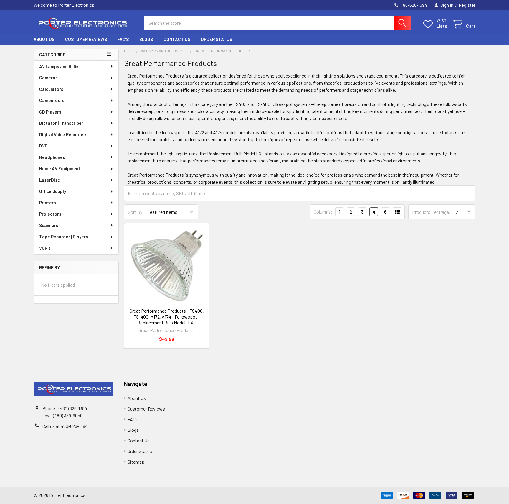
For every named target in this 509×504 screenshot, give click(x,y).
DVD (43, 145)
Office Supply (52, 191)
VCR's (45, 248)
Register (467, 5)
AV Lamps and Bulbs (59, 66)
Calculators (51, 89)
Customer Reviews (86, 39)
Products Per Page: (431, 212)
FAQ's (123, 39)
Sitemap (136, 461)
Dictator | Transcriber (61, 123)
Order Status (216, 39)
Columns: (323, 211)
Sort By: (136, 212)
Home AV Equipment (59, 168)
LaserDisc (49, 180)
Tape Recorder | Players (63, 236)
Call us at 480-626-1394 (65, 426)
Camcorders (52, 100)
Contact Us (176, 39)
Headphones (52, 157)
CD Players (50, 111)
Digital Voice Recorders (63, 134)
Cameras (48, 77)
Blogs (146, 39)
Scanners (48, 225)
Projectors (50, 213)
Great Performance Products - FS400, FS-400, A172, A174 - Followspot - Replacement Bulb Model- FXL (167, 316)
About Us (44, 39)
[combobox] (277, 23)
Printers (47, 202)
